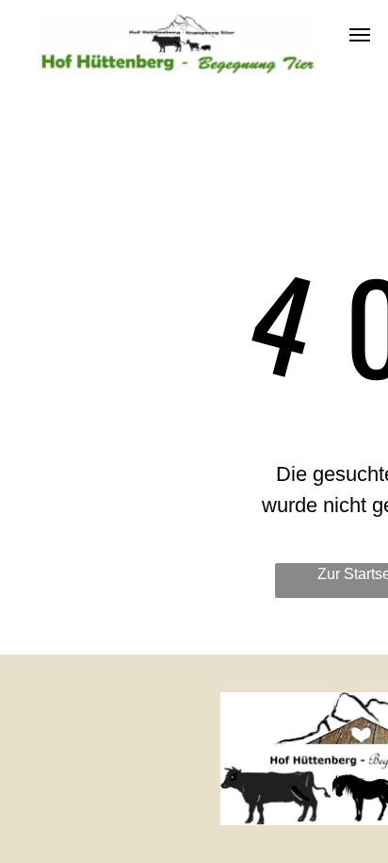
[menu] (360, 35)
